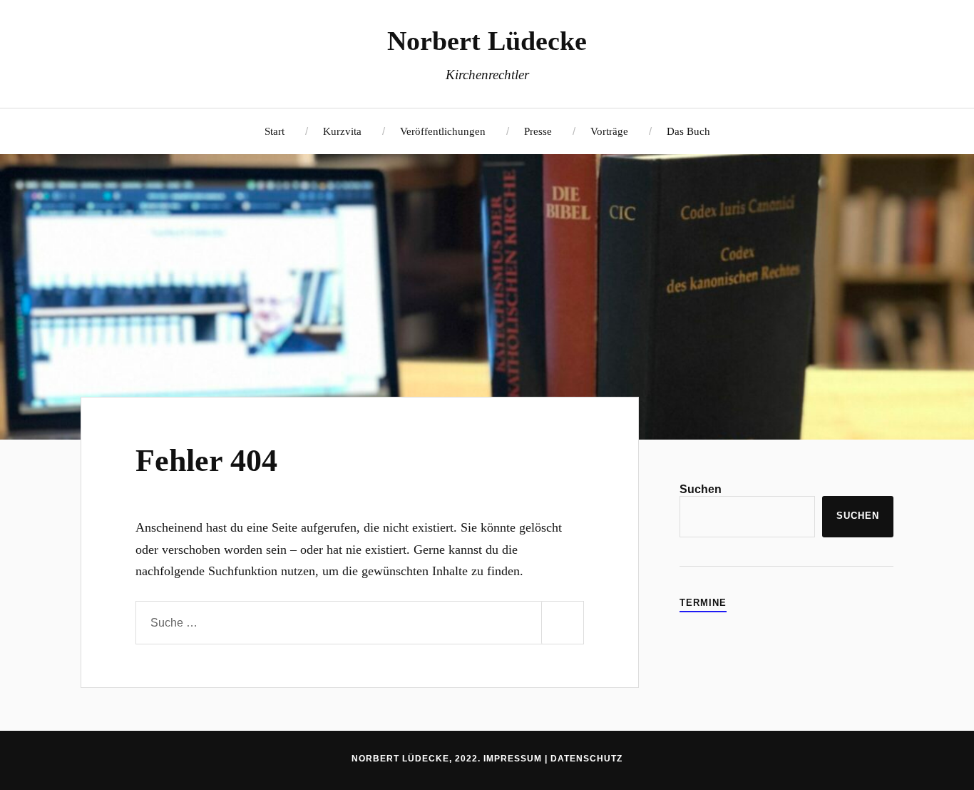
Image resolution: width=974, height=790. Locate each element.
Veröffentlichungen (443, 131)
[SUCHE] (562, 622)
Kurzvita (342, 131)
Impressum (512, 759)
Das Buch (688, 131)
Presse (538, 131)
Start (274, 131)
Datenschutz (586, 759)
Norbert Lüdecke (487, 41)
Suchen (701, 489)
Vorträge (609, 131)
